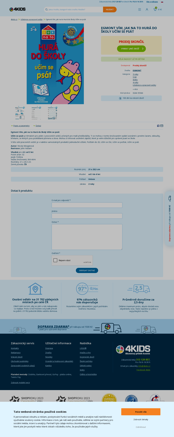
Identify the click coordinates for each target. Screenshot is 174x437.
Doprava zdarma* (53, 326)
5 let (135, 77)
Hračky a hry (85, 352)
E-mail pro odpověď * (61, 200)
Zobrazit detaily (140, 419)
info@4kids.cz (144, 366)
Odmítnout (141, 427)
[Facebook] (158, 125)
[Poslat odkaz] (161, 125)
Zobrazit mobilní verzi (20, 382)
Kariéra (48, 365)
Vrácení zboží (16, 357)
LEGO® (83, 348)
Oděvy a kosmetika (88, 374)
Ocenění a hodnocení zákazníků (59, 361)
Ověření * (56, 253)
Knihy (135, 79)
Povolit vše (141, 411)
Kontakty (15, 348)
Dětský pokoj (85, 365)
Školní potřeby (86, 361)
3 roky (135, 74)
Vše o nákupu (152, 2)
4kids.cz (14, 19)
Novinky (48, 357)
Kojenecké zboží (87, 357)
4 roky (135, 82)
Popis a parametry (21, 125)
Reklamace (16, 352)
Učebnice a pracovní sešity (32, 19)
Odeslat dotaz (87, 270)
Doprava (49, 348)
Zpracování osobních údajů (23, 365)
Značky (48, 352)
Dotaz (38, 125)
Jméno (54, 211)
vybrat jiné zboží (130, 48)
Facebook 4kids (143, 370)
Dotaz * (55, 222)
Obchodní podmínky (19, 361)
